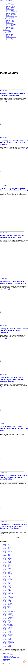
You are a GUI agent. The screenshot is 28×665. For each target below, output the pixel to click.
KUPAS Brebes (7, 564)
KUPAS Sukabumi (8, 634)
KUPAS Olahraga (10, 17)
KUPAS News (6, 3)
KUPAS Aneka (7, 32)
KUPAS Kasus (10, 9)
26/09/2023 (3, 232)
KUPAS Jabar (9, 23)
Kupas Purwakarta (7, 624)
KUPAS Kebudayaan (11, 16)
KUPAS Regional (7, 18)
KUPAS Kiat (9, 39)
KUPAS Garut (6, 576)
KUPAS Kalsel (7, 588)
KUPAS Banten (10, 20)
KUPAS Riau (9, 27)
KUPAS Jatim (6, 583)
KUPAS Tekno (10, 38)
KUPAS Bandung (7, 551)
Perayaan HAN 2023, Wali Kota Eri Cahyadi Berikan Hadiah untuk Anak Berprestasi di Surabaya (12, 379)
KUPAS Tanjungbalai (8, 642)
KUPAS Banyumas (8, 554)
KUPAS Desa (6, 30)
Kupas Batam (6, 555)
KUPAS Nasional (10, 6)
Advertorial (6, 544)
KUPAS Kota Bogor (8, 602)
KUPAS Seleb (9, 35)
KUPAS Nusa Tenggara (9, 611)
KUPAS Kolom (7, 31)
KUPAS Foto (6, 575)
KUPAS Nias (6, 610)
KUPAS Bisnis (7, 561)
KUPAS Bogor (7, 562)
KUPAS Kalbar (7, 586)
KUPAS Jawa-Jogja (11, 24)
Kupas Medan (6, 606)
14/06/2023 (3, 521)
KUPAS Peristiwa (10, 7)
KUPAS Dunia (10, 4)
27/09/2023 (3, 185)
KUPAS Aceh (6, 546)
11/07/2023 (3, 423)
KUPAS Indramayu (8, 579)
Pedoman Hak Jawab (8, 656)
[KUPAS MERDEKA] (14, 0)
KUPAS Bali (6, 550)
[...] (6, 101)
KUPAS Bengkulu (10, 21)
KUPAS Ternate (7, 646)
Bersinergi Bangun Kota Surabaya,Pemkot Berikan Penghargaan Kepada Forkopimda (14, 330)
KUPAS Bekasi (7, 557)
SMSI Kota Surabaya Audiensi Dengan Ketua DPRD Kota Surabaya (12, 94)
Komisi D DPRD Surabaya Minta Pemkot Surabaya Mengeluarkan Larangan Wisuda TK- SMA (13, 477)
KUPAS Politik (10, 10)
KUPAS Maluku (7, 604)
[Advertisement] (14, 56)
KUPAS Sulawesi (7, 635)
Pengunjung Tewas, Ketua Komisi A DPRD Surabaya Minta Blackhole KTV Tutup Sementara (14, 142)
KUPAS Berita (6, 560)
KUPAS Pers (6, 620)
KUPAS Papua (7, 614)
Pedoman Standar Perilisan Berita (11, 657)
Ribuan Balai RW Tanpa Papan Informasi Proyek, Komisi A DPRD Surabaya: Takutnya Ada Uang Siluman (13, 526)
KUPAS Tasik (6, 644)
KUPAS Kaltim (7, 590)
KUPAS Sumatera (7, 637)
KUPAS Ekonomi (10, 13)
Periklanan (5, 660)
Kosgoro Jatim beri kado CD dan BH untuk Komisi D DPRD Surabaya (12, 236)
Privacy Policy (6, 659)
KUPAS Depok (7, 568)
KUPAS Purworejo (8, 625)
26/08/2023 (3, 325)
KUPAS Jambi (6, 582)
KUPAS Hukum (7, 578)
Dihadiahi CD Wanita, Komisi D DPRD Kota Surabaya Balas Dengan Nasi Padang (14, 189)
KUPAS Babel (6, 548)
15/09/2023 (3, 278)
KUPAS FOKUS (7, 574)
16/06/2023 (3, 472)
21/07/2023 (3, 374)
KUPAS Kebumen (7, 595)
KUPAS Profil (9, 34)
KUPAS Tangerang (8, 641)
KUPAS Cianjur (7, 567)
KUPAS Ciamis (7, 565)
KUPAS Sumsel (7, 639)
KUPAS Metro (10, 25)
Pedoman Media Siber (8, 654)
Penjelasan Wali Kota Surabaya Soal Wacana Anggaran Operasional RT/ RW (13, 282)
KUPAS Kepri (6, 596)
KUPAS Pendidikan (11, 14)
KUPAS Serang (7, 631)
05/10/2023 (3, 90)
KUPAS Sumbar (10, 28)
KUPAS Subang (7, 632)
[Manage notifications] (24, 661)
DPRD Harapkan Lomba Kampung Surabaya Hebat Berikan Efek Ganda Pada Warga (14, 428)
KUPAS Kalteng (7, 589)
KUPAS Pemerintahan (11, 11)
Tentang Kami (6, 653)
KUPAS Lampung (7, 603)
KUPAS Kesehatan (11, 37)
